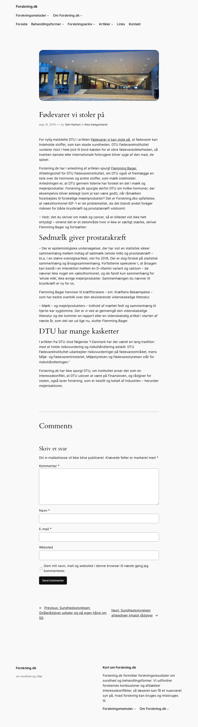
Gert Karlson (73, 124)
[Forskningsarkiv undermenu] (94, 24)
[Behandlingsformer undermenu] (63, 24)
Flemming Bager (123, 168)
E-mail (45, 529)
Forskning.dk (27, 6)
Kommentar (49, 466)
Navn (44, 510)
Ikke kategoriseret (96, 124)
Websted (46, 547)
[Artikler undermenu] (112, 24)
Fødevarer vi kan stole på (110, 140)
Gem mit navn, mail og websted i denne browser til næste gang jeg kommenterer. (96, 568)
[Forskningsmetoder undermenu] (48, 15)
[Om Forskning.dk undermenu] (81, 15)
